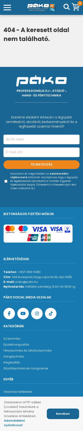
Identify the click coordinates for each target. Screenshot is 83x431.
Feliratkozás (41, 164)
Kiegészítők (11, 362)
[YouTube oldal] (23, 313)
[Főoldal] (41, 7)
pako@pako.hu (26, 282)
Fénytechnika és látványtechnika (27, 350)
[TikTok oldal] (50, 313)
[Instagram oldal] (37, 313)
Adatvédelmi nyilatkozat (14, 422)
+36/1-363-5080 (29, 272)
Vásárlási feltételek (17, 392)
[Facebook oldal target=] (9, 313)
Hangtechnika (13, 356)
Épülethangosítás (16, 344)
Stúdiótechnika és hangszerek (25, 368)
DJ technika (11, 339)
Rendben (63, 414)
